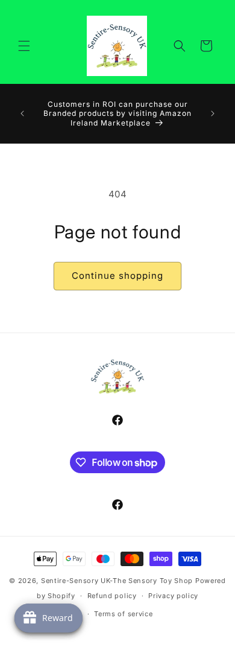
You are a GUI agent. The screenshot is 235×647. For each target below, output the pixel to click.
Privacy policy (173, 595)
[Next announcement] (212, 113)
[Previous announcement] (22, 113)
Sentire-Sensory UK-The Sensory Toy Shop (117, 580)
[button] (24, 46)
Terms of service (123, 614)
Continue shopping (117, 275)
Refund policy (112, 595)
